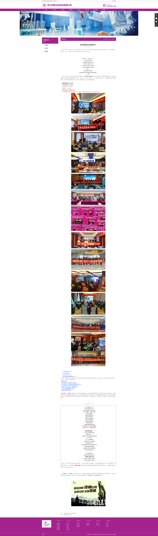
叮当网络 (114, 534)
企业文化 (58, 526)
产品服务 (62, 9)
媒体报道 (46, 51)
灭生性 (68, 526)
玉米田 (68, 523)
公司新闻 (46, 45)
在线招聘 (95, 9)
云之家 (107, 526)
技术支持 (87, 9)
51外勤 (107, 523)
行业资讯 (46, 48)
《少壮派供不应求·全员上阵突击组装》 (69, 513)
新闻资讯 (71, 9)
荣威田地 (87, 523)
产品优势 (68, 529)
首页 (46, 9)
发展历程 (58, 529)
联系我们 (43, 534)
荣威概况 (58, 523)
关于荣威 (54, 9)
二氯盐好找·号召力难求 (67, 514)
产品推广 (79, 9)
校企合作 (97, 523)
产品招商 (104, 9)
